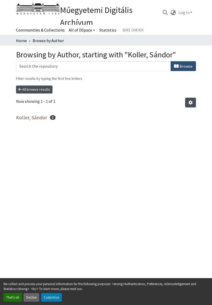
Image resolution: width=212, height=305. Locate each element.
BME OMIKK (133, 30)
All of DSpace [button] (80, 30)
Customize (51, 297)
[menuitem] (82, 30)
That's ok (12, 297)
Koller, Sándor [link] (31, 117)
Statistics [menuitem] (107, 30)
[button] (165, 12)
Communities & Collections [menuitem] (40, 30)
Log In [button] (184, 12)
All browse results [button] (35, 89)
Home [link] (21, 40)
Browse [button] (186, 66)
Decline (31, 297)
